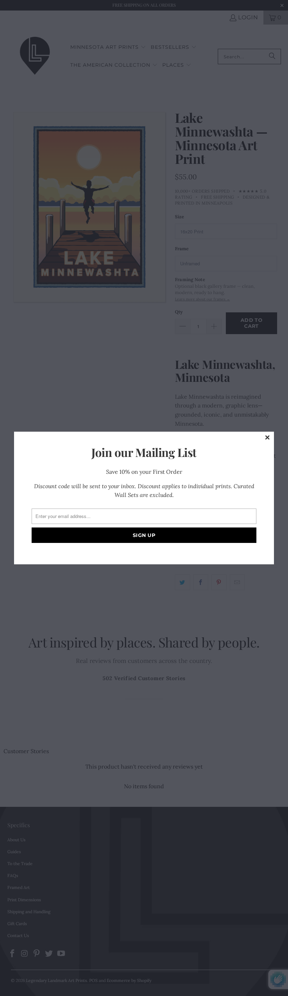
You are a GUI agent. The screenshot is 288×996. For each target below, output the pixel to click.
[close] (267, 438)
